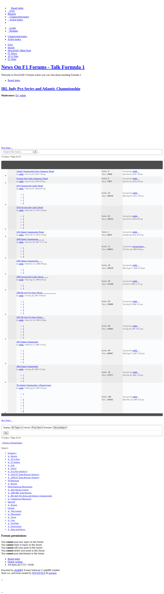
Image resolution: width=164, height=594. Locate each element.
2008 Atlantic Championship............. (30, 239)
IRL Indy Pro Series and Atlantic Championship (40, 89)
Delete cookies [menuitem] (15, 561)
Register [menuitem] (14, 31)
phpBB (17, 570)
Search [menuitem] (11, 47)
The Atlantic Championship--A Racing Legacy (33, 385)
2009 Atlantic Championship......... (29, 261)
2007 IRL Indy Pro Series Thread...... (30, 317)
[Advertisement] (82, 122)
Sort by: (27, 428)
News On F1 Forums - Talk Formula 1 (43, 67)
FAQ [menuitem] (10, 44)
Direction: (48, 428)
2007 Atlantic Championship (27, 342)
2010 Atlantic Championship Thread (30, 232)
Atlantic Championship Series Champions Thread (35, 171)
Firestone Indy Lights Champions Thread (32, 178)
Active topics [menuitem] (14, 39)
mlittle (23, 95)
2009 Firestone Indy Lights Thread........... (32, 277)
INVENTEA (38, 573)
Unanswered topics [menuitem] (17, 36)
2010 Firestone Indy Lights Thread (29, 207)
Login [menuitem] (13, 28)
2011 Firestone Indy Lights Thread (29, 186)
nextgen (53, 573)
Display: (7, 428)
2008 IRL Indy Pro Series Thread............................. (36, 293)
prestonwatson (138, 246)
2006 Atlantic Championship (27, 366)
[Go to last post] (138, 171)
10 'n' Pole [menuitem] (13, 56)
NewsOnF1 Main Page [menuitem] (19, 50)
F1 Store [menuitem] (12, 59)
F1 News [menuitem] (12, 53)
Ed (17, 95)
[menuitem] (16, 8)
